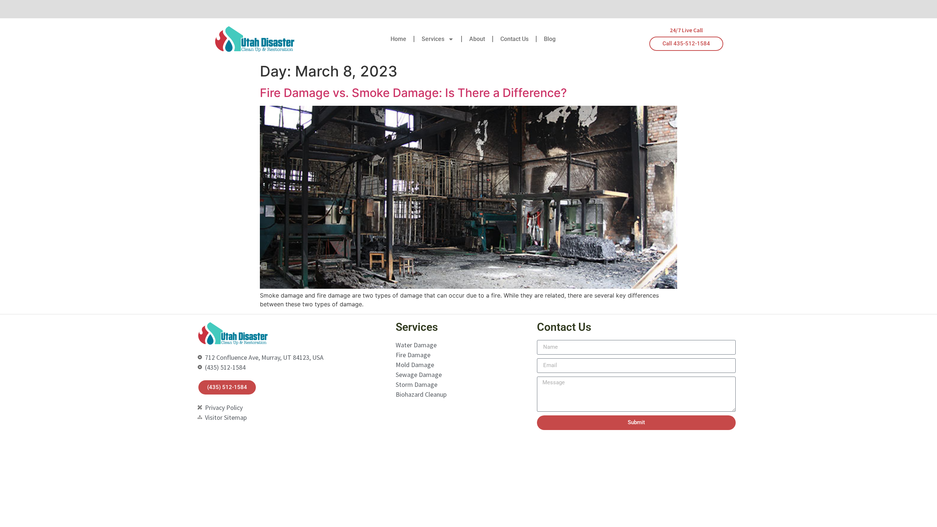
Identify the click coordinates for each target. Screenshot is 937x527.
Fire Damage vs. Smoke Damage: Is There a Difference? (413, 93)
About (477, 38)
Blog (550, 38)
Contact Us (514, 38)
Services (433, 38)
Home (398, 38)
